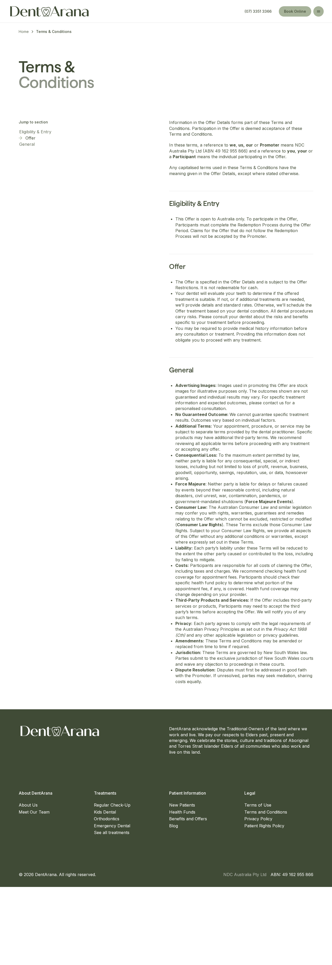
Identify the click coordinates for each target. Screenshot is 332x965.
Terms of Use (257, 805)
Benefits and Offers (188, 818)
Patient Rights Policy (264, 825)
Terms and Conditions (265, 812)
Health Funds (182, 812)
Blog (173, 825)
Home (24, 31)
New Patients (182, 805)
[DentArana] (49, 11)
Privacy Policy (258, 818)
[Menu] (318, 11)
